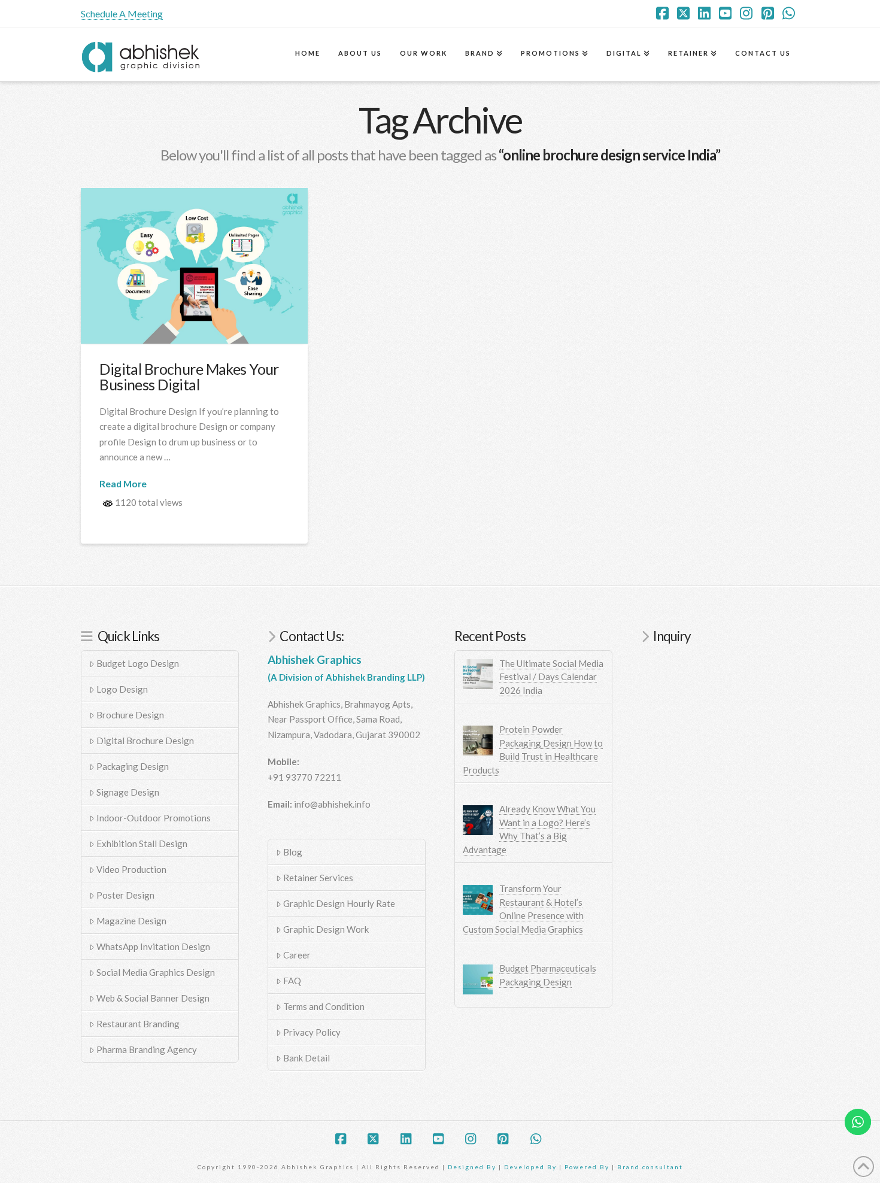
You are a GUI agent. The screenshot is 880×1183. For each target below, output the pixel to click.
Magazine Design (131, 920)
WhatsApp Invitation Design (153, 946)
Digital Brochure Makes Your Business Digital (189, 376)
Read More (123, 483)
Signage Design (127, 792)
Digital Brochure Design (145, 740)
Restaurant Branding (138, 1023)
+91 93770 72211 (304, 777)
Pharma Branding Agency (146, 1049)
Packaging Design (132, 766)
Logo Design (122, 689)
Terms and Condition (324, 1006)
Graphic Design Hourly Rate (339, 903)
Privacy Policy (312, 1032)
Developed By (531, 1166)
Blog (292, 852)
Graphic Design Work (326, 929)
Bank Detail (306, 1057)
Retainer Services (318, 877)
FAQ (292, 980)
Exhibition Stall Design (141, 843)
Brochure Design (130, 714)
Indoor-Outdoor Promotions (153, 817)
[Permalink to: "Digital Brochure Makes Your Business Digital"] (194, 265)
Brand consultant (650, 1166)
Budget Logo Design (137, 663)
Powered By (587, 1166)
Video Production (131, 869)
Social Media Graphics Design (155, 972)
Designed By (473, 1166)
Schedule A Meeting (122, 13)
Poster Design (125, 895)
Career (297, 955)
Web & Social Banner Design (153, 998)
